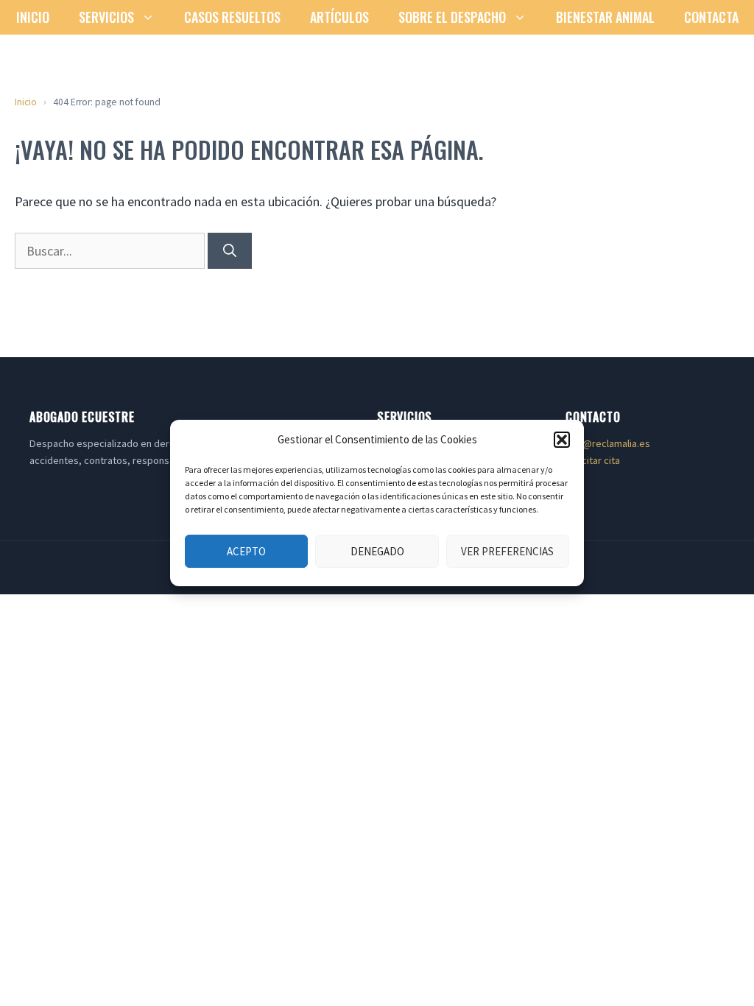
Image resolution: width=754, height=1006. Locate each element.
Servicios (106, 17)
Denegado (377, 551)
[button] (561, 439)
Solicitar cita (593, 460)
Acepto (246, 551)
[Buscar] (230, 251)
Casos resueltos (232, 17)
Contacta (711, 17)
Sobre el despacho (452, 17)
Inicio (32, 17)
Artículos (339, 17)
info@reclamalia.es (608, 443)
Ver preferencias (507, 551)
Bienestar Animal (605, 17)
